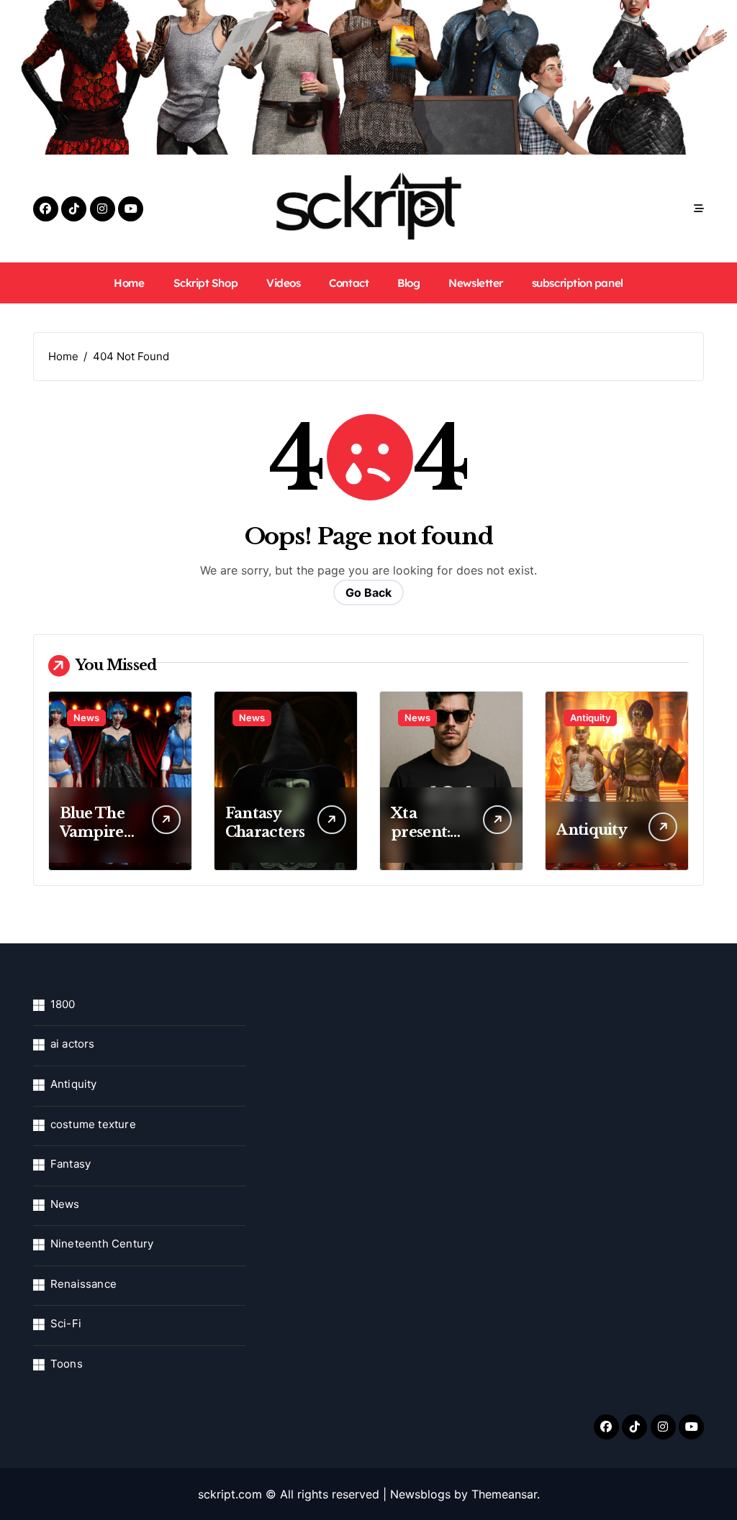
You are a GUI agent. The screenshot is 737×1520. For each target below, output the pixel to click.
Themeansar (504, 1494)
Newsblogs (420, 1494)
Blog (408, 283)
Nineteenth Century (102, 1243)
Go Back (368, 592)
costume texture (93, 1124)
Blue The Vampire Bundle (92, 832)
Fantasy (70, 1164)
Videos (283, 283)
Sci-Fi (65, 1323)
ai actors (72, 1043)
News (86, 717)
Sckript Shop (205, 283)
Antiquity (590, 717)
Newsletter (475, 283)
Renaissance (83, 1284)
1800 (63, 1004)
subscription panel (577, 283)
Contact (348, 283)
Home (129, 283)
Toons (66, 1363)
